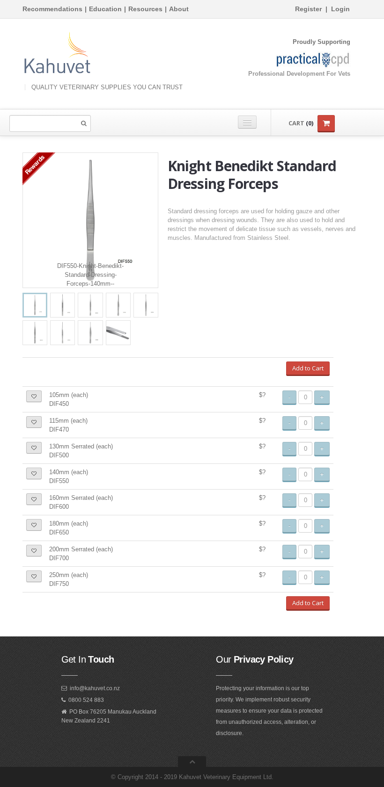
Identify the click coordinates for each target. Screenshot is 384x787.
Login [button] (340, 9)
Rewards (34, 164)
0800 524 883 (86, 700)
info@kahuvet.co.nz (95, 688)
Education (105, 9)
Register (308, 9)
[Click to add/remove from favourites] (34, 396)
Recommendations (52, 9)
